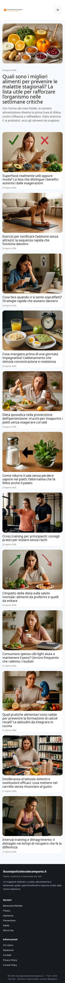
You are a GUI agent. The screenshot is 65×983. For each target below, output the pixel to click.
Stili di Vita (8, 930)
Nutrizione (8, 915)
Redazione (8, 950)
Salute (6, 925)
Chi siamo (8, 945)
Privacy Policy (10, 960)
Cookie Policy (10, 965)
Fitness (6, 910)
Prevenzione (9, 920)
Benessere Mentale (12, 905)
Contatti (7, 955)
